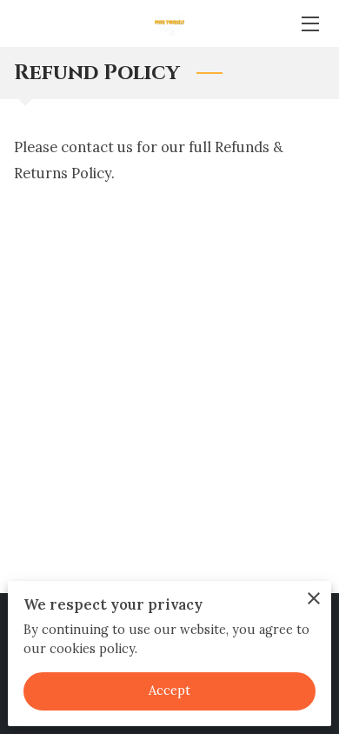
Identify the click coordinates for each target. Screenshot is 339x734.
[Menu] (309, 24)
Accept (170, 690)
